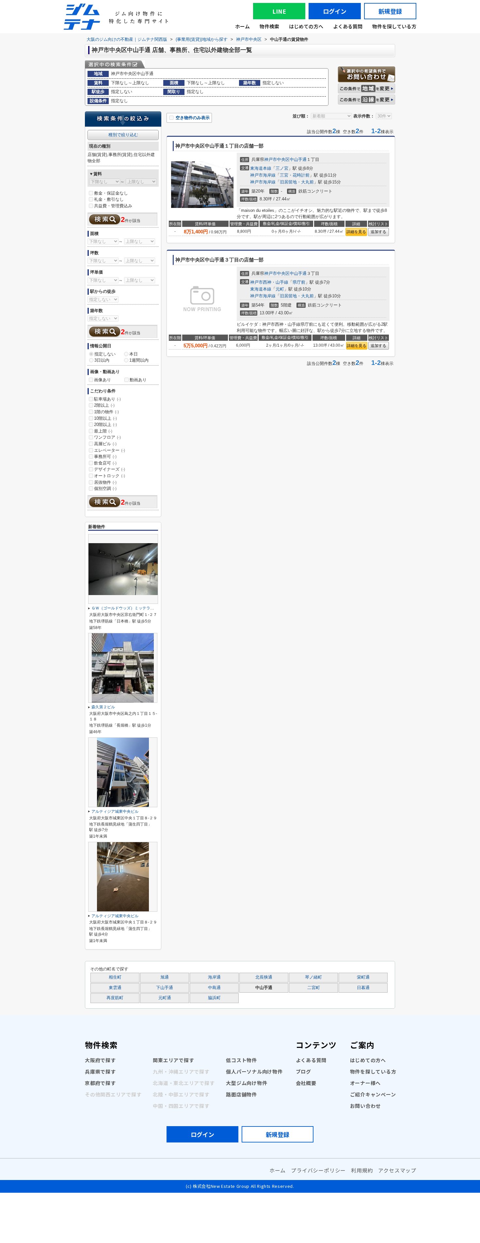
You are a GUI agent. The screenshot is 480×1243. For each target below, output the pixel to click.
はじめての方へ (306, 26)
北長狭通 (263, 977)
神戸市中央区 (277, 159)
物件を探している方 (394, 26)
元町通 (164, 998)
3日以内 (101, 360)
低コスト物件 (241, 1060)
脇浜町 (214, 998)
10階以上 (105, 418)
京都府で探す (100, 1082)
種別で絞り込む (123, 134)
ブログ (303, 1071)
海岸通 (214, 977)
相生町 (115, 977)
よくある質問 (347, 26)
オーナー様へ (365, 1082)
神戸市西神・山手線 (269, 282)
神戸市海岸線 (263, 175)
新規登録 (390, 11)
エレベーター (109, 450)
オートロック (109, 475)
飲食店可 (105, 463)
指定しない (105, 354)
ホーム (242, 26)
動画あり (138, 379)
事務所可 (105, 456)
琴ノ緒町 (313, 977)
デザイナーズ (109, 469)
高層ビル (105, 443)
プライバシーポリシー (318, 1170)
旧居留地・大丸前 (297, 182)
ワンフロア (107, 437)
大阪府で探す (100, 1060)
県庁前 (299, 282)
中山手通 (298, 159)
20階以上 (105, 424)
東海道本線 (260, 168)
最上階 (103, 431)
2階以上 (104, 405)
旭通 (164, 977)
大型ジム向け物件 (246, 1082)
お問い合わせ (365, 1105)
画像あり (102, 379)
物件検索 (269, 26)
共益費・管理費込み (113, 205)
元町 (280, 289)
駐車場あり (107, 399)
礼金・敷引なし (109, 199)
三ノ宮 (282, 168)
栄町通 (363, 977)
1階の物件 (106, 411)
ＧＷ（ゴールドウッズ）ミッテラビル (124, 608)
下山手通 (164, 987)
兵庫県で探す (100, 1071)
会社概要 (306, 1082)
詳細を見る (356, 231)
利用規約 (362, 1170)
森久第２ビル (103, 707)
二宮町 (313, 987)
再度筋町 (114, 998)
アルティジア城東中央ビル (114, 811)
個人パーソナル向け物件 (254, 1071)
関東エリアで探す (173, 1060)
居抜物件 (105, 482)
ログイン (334, 11)
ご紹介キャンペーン (373, 1094)
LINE (279, 11)
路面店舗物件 (241, 1094)
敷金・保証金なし (111, 193)
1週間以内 (139, 360)
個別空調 (105, 488)
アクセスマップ (397, 1170)
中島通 (214, 987)
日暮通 (363, 987)
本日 (133, 354)
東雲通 (115, 987)
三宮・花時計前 (295, 175)
